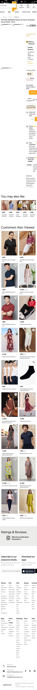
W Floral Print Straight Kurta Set (9, 485)
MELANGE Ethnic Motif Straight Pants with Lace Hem (27, 357)
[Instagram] (35, 671)
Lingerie (3, 600)
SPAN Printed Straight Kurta (26, 518)
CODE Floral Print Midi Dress (8, 356)
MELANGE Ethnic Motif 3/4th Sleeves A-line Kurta (9, 422)
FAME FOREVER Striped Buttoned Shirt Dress (7, 454)
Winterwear (4, 598)
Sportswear (4, 604)
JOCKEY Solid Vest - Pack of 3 (9, 389)
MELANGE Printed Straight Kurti (32, 215)
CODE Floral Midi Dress (25, 421)
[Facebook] (25, 671)
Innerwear (11, 596)
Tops (2, 585)
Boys (33, 602)
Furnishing (11, 627)
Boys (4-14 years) (18, 623)
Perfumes (26, 602)
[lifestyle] (7, 685)
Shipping (34, 625)
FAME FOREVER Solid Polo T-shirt (9, 293)
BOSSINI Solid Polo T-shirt (26, 453)
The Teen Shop (17, 611)
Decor (10, 625)
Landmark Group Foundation (27, 634)
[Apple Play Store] (28, 571)
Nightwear (4, 602)
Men (33, 594)
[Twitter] (30, 671)
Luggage (3, 629)
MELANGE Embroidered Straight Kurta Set (25, 486)
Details (32, 107)
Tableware (11, 631)
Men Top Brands (34, 598)
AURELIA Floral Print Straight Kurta (26, 293)
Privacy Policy (30, 686)
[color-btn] (28, 74)
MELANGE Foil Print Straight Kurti (8, 260)
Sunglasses (12, 602)
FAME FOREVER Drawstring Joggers (8, 519)
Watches (11, 600)
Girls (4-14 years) (18, 638)
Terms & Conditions (20, 686)
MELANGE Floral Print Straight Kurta (4, 215)
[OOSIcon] (28, 74)
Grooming (11, 598)
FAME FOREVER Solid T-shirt (18, 215)
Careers (26, 625)
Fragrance (16, 17)
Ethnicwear (4, 587)
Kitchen (11, 629)
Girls (33, 604)
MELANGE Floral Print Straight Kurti (11, 215)
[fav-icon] (22, 6)
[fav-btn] (6, 202)
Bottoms (3, 589)
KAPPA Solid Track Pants (25, 324)
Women (5, 17)
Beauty (10, 17)
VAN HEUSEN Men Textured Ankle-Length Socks (26, 389)
